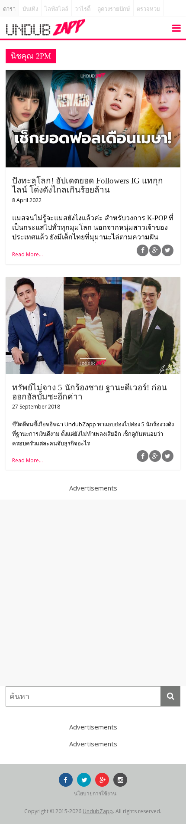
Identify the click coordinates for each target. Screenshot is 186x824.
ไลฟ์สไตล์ (56, 9)
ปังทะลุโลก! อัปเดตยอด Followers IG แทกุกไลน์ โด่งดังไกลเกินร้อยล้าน (87, 185)
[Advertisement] (93, 593)
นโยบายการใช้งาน (95, 793)
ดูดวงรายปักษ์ (113, 9)
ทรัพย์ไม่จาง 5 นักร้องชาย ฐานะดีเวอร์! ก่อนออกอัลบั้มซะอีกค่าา (89, 392)
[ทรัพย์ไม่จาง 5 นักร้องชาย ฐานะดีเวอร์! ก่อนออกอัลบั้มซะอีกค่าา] (93, 282)
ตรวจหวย (148, 9)
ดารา (9, 9)
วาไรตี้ (82, 9)
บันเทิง (30, 9)
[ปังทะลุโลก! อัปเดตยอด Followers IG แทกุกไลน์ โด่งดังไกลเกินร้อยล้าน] (93, 75)
